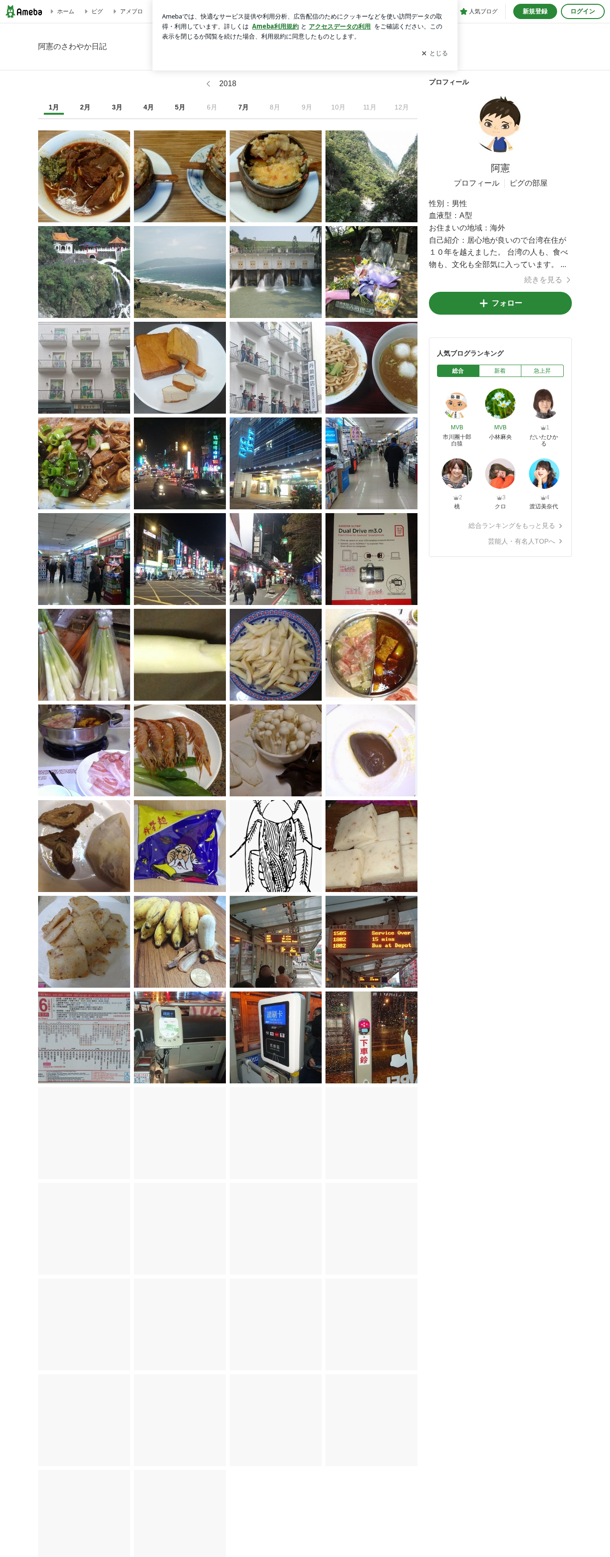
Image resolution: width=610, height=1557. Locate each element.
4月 (148, 107)
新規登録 (535, 11)
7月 (243, 107)
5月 (180, 107)
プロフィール (476, 183)
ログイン (582, 11)
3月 (117, 107)
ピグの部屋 (528, 183)
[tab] (458, 371)
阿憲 (500, 168)
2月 (85, 107)
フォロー (507, 303)
